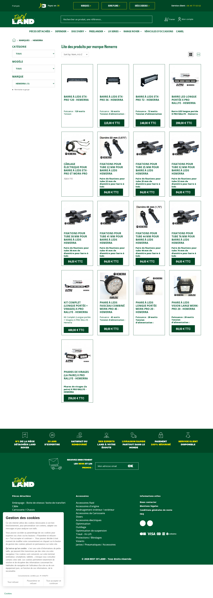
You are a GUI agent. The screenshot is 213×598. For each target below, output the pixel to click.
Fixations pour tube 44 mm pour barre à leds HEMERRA (147, 238)
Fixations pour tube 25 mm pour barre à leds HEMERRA (147, 168)
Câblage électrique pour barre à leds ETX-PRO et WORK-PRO (75, 168)
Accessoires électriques (88, 520)
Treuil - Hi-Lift (84, 534)
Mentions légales (149, 506)
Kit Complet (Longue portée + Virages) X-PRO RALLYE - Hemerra (76, 307)
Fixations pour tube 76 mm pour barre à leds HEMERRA (183, 238)
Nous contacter (148, 502)
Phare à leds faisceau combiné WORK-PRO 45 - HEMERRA (112, 307)
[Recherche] (148, 19)
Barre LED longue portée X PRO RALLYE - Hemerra (184, 100)
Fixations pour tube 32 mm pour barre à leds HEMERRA (183, 168)
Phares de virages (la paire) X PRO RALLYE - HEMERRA (76, 375)
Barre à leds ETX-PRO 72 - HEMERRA (147, 98)
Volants (80, 541)
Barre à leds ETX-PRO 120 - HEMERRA (76, 98)
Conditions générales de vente (156, 510)
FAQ (142, 514)
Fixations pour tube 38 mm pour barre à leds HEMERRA (75, 238)
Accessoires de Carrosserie (90, 513)
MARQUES (86, 5)
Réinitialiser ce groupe (21, 90)
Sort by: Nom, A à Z (73, 54)
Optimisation (83, 523)
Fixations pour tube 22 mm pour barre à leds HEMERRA (111, 168)
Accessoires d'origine (87, 506)
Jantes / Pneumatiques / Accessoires (96, 544)
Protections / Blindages (89, 537)
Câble (15, 506)
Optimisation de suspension (91, 530)
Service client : (186, 5)
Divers (79, 516)
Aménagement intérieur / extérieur (95, 509)
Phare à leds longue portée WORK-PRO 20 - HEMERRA (146, 307)
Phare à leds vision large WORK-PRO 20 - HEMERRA (185, 306)
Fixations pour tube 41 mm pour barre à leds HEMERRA (111, 238)
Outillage (81, 527)
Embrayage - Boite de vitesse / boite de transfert (38, 502)
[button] (190, 54)
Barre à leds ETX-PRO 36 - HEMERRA (111, 98)
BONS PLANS (114, 5)
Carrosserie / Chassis (23, 509)
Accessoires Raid (85, 502)
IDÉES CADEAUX (142, 5)
